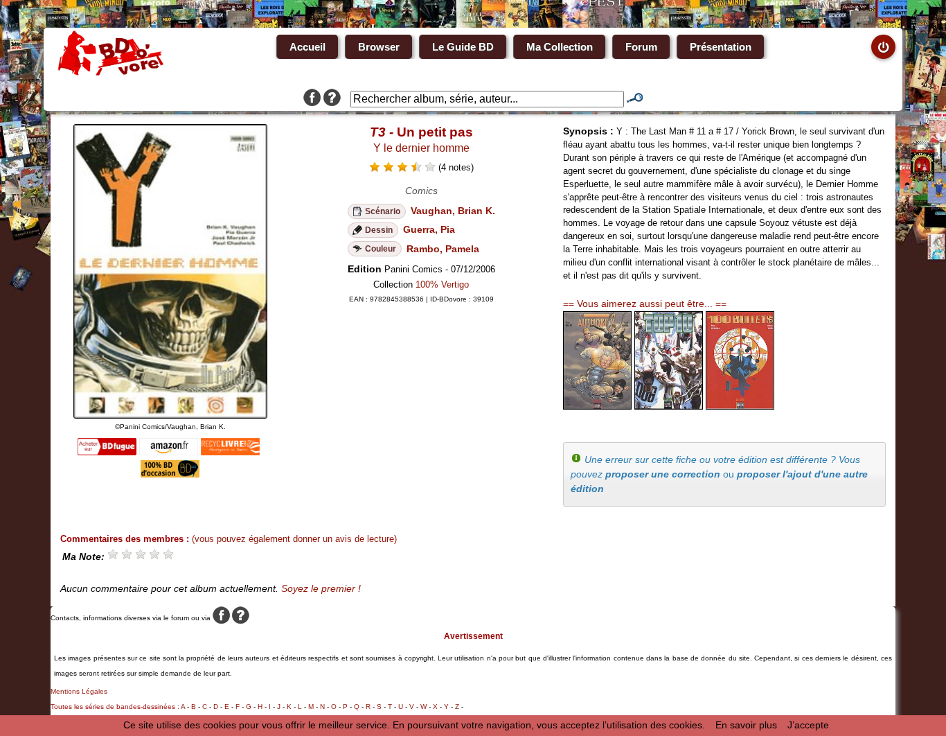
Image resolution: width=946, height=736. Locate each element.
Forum (641, 47)
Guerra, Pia (429, 229)
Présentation (720, 47)
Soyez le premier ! (321, 588)
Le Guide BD (463, 47)
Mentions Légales (79, 691)
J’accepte (808, 724)
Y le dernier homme (421, 148)
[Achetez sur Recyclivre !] (230, 451)
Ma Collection (559, 47)
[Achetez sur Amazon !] (168, 451)
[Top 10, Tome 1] (668, 406)
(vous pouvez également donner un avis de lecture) (294, 539)
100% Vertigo (442, 284)
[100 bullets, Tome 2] (740, 406)
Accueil (307, 47)
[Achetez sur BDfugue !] (107, 451)
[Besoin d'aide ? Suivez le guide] (332, 99)
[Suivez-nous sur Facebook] (312, 99)
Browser (379, 47)
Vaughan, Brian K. (453, 210)
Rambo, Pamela (443, 248)
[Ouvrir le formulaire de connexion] (883, 47)
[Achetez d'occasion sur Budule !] (170, 474)
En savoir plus (746, 724)
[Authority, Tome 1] (597, 406)
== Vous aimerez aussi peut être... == (644, 303)
